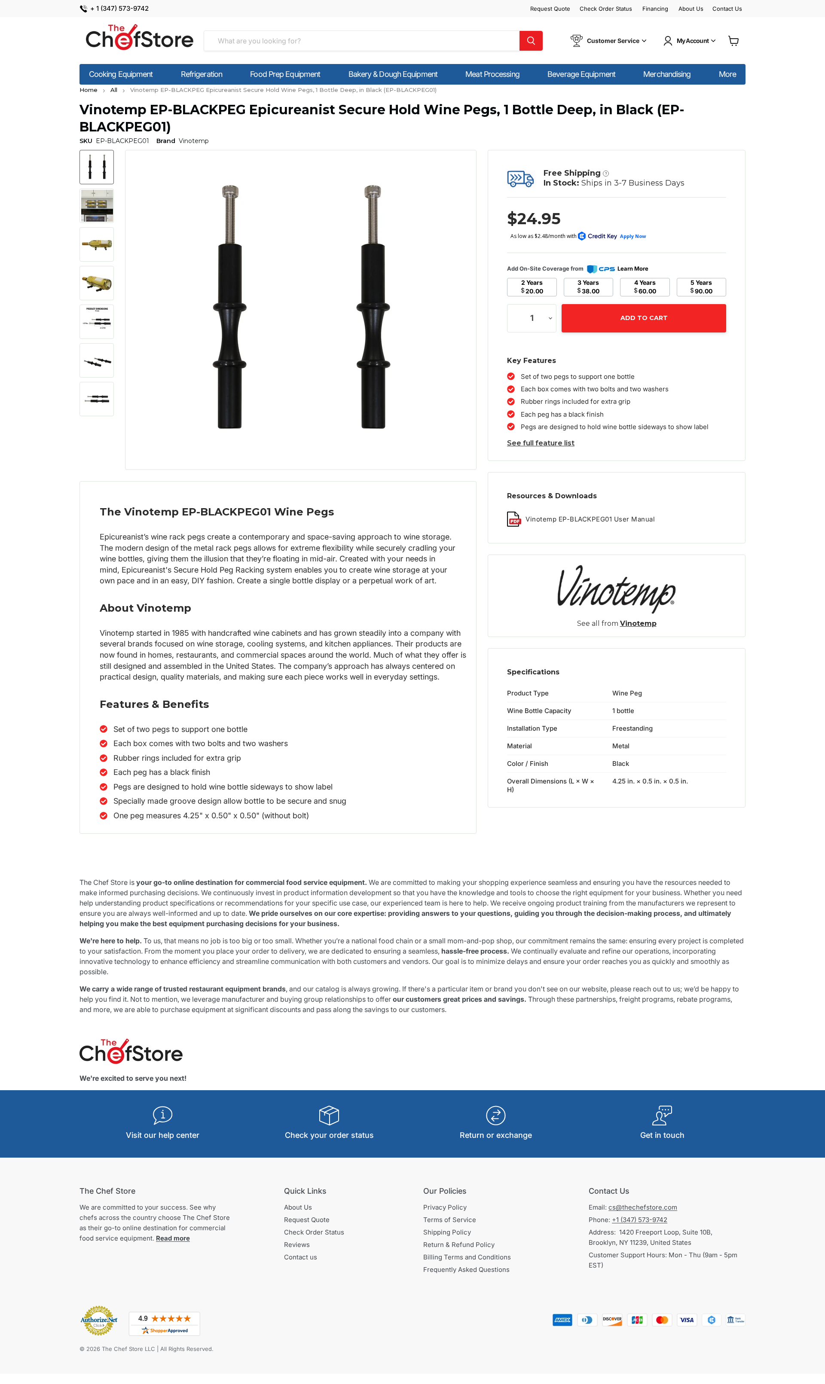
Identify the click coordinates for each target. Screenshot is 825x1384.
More (727, 74)
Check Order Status (606, 9)
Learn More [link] (632, 268)
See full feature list (540, 443)
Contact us (300, 1257)
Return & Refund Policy (459, 1245)
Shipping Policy (447, 1232)
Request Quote (550, 9)
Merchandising (667, 74)
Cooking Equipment (121, 74)
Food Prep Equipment (285, 74)
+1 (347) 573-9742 (639, 1220)
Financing (655, 9)
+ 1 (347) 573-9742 (119, 9)
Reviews (297, 1245)
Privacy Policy (445, 1207)
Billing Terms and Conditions (467, 1257)
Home (88, 89)
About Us (690, 9)
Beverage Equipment (581, 74)
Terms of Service (449, 1220)
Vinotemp (638, 623)
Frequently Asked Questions (466, 1269)
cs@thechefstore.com (642, 1207)
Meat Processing (492, 74)
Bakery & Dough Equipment (392, 74)
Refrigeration (201, 74)
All (113, 89)
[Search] (531, 41)
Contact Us (727, 9)
